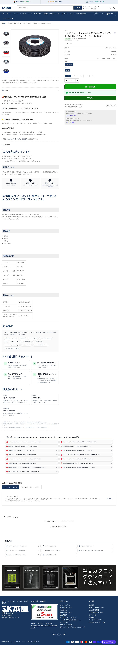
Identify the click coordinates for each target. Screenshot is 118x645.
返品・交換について (66, 612)
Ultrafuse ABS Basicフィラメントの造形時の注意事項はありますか (22, 463)
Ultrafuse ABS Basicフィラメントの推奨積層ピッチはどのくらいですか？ (78, 450)
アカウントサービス (98, 13)
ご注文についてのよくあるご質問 (16, 139)
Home (3, 23)
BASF (66, 30)
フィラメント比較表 (10, 487)
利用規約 (91, 617)
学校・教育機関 (80, 14)
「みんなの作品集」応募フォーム (70, 620)
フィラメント (24, 14)
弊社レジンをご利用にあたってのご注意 (72, 627)
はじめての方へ (65, 605)
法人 (71, 14)
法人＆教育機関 (94, 610)
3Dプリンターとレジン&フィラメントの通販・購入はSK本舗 (22, 642)
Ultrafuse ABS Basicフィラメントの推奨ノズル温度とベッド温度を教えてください (80, 441)
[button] (68, 41)
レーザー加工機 (35, 14)
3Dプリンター (5, 14)
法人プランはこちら (71, 115)
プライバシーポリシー (96, 620)
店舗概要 (91, 605)
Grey (86, 76)
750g (67, 70)
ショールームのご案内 (96, 612)
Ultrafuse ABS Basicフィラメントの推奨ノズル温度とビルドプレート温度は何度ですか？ (26, 467)
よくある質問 (64, 622)
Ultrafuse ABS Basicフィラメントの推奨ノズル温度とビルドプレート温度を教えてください (82, 454)
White (74, 76)
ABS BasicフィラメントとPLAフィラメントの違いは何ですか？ (21, 450)
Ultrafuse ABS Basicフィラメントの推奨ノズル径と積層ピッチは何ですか (78, 458)
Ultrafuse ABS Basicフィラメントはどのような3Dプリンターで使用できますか (24, 458)
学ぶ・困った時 (62, 14)
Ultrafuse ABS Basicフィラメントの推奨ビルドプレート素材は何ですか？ (23, 471)
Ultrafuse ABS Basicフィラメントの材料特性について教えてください (77, 446)
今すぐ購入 (90, 98)
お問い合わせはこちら (9, 613)
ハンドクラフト (7, 18)
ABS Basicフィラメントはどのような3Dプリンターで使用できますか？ (23, 446)
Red (80, 76)
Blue (92, 76)
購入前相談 (63, 615)
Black (67, 76)
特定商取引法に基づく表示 (97, 622)
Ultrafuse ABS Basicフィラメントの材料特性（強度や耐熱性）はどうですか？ (79, 467)
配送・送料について (66, 607)
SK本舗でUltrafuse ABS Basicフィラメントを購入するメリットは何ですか (78, 463)
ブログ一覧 (92, 615)
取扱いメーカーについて (96, 607)
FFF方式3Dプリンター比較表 (30, 487)
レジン (15, 14)
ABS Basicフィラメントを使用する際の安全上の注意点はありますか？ (23, 454)
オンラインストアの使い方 (68, 617)
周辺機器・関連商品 (49, 14)
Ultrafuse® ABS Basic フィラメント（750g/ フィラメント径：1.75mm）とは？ (24, 441)
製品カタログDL (110, 13)
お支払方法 (63, 610)
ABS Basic (69, 64)
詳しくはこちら (70, 122)
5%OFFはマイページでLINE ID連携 (41, 623)
